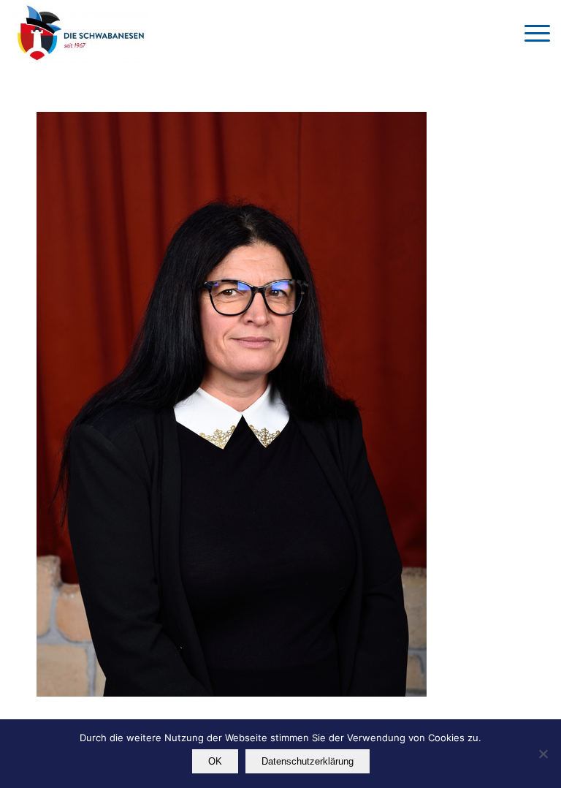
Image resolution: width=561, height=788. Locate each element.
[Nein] (542, 753)
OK (215, 761)
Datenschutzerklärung (308, 761)
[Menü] (530, 33)
